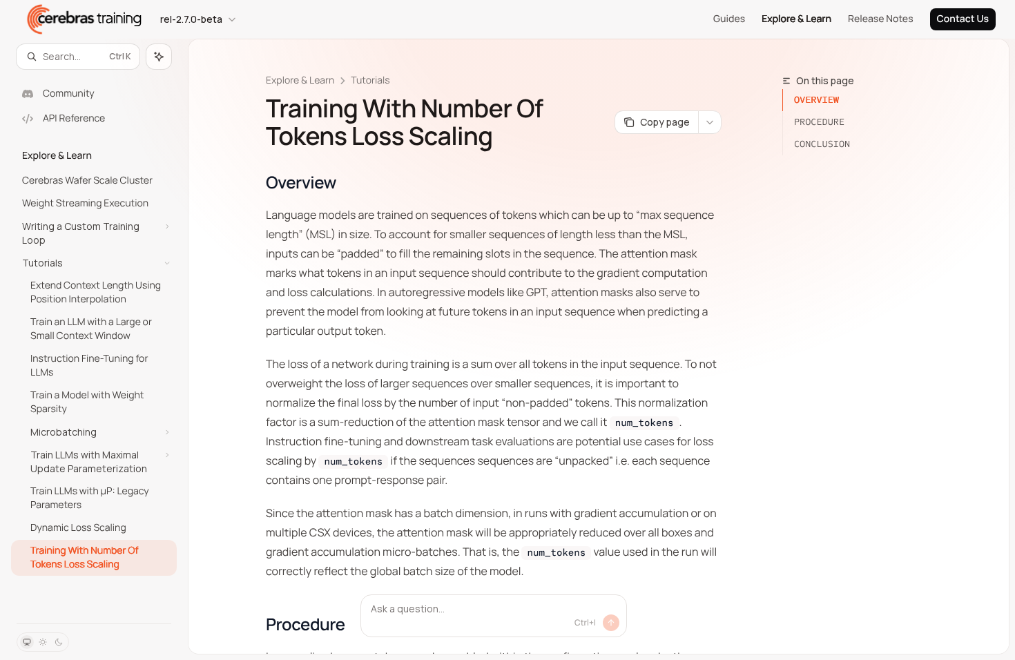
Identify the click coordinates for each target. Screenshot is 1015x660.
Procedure (819, 122)
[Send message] (611, 622)
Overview (816, 100)
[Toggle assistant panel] (158, 56)
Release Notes (881, 19)
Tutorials (370, 80)
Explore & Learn (796, 19)
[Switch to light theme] (43, 642)
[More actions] (710, 122)
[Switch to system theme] (27, 642)
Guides (729, 19)
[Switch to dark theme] (59, 642)
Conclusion (822, 144)
